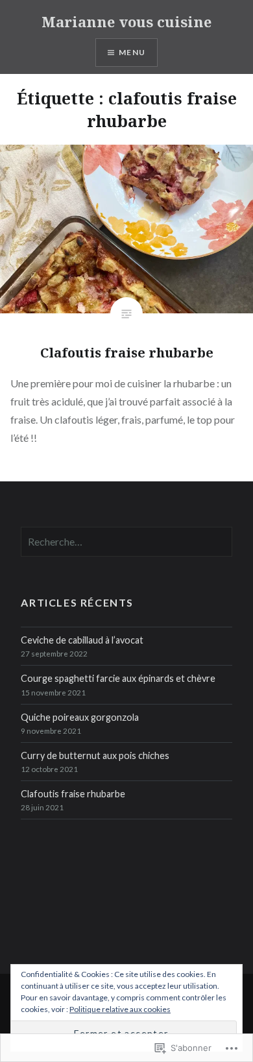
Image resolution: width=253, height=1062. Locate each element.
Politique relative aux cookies (120, 1009)
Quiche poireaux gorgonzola (80, 717)
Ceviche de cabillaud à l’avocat (82, 640)
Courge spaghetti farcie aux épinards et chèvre (118, 678)
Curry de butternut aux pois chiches (95, 755)
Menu (132, 52)
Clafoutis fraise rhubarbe (73, 793)
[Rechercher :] (126, 542)
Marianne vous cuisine (126, 21)
